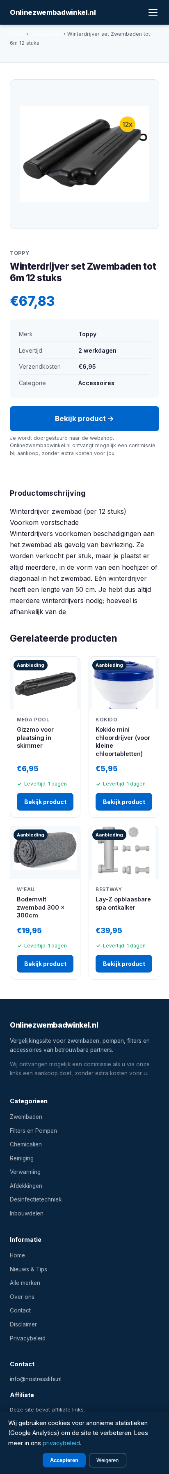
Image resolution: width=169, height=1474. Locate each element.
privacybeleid (61, 1442)
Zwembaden (26, 1117)
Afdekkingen (26, 1186)
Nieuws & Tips (28, 1269)
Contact (20, 1310)
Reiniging (22, 1158)
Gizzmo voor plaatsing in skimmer (35, 737)
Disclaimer (23, 1324)
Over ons (22, 1297)
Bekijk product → (84, 418)
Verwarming (25, 1172)
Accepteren (64, 1460)
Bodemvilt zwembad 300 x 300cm (41, 907)
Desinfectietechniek (36, 1199)
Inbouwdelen (26, 1213)
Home (17, 34)
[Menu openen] (153, 12)
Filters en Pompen (33, 1130)
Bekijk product (45, 801)
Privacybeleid (28, 1338)
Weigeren (107, 1460)
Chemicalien (26, 1144)
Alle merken (25, 1283)
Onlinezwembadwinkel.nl (53, 12)
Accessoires (46, 34)
